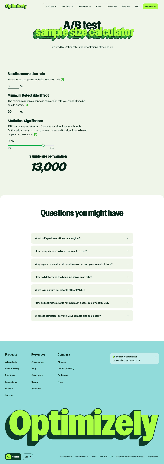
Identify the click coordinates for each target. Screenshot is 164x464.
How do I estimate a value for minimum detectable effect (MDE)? (82, 302)
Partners (126, 6)
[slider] (43, 145)
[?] (62, 79)
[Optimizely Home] (16, 6)
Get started (150, 6)
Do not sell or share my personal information (130, 457)
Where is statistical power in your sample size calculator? (82, 315)
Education (36, 388)
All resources (37, 362)
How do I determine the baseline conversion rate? (82, 277)
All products (11, 362)
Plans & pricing (12, 368)
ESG (112, 457)
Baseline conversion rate (26, 74)
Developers (112, 6)
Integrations (11, 382)
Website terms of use (81, 457)
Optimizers (63, 375)
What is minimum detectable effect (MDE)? (82, 290)
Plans (98, 6)
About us (62, 362)
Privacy (94, 457)
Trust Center (103, 457)
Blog (33, 368)
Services (9, 395)
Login (137, 6)
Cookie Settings (153, 457)
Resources (83, 6)
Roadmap (10, 375)
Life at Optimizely (66, 368)
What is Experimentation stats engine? (82, 238)
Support (35, 382)
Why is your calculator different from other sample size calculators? (82, 264)
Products (50, 6)
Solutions (66, 6)
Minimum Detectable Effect (28, 95)
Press (60, 382)
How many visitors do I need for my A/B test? (82, 251)
